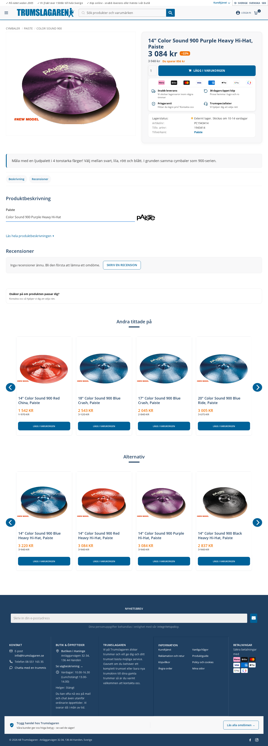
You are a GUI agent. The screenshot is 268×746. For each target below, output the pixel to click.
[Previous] (10, 387)
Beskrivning (16, 179)
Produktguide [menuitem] (200, 656)
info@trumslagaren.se (29, 655)
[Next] (257, 387)
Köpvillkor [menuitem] (164, 662)
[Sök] (170, 13)
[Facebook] (250, 740)
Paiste (198, 132)
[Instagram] (257, 740)
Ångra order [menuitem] (165, 668)
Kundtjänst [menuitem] (220, 2)
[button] (6, 11)
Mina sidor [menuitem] (198, 668)
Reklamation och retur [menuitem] (171, 656)
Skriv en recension (122, 265)
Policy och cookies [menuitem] (202, 662)
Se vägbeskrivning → (69, 666)
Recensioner (40, 179)
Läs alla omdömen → (241, 725)
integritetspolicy (168, 627)
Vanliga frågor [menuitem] (200, 649)
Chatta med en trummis (30, 668)
